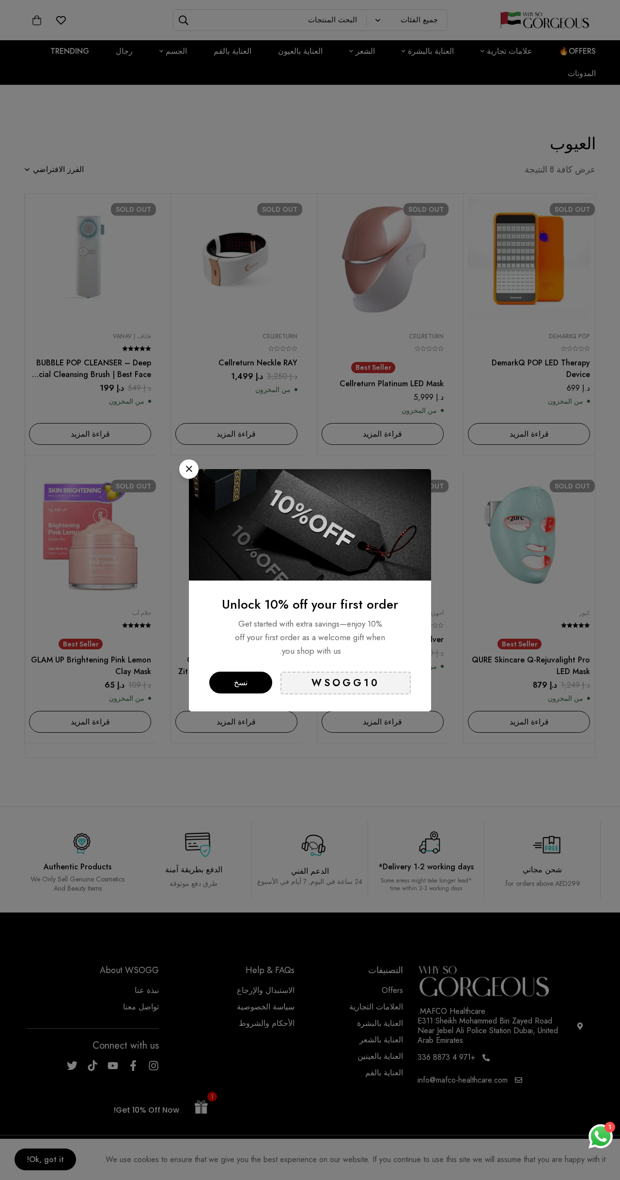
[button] (189, 469)
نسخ (241, 682)
